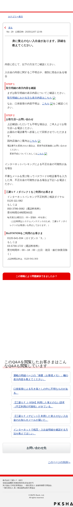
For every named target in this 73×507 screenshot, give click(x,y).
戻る (10, 27)
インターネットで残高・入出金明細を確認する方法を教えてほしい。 (40, 431)
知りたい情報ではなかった (22, 339)
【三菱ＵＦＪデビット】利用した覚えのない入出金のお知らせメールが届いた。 (40, 418)
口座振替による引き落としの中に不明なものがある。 (40, 390)
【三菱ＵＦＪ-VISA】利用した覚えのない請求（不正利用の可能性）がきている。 (38, 404)
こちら (45, 103)
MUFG (11, 6)
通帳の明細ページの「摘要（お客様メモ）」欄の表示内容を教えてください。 (40, 377)
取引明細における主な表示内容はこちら (29, 97)
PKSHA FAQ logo (63, 504)
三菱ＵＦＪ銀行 (62, 6)
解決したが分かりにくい (21, 306)
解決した (13, 289)
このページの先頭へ (59, 462)
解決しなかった (17, 322)
